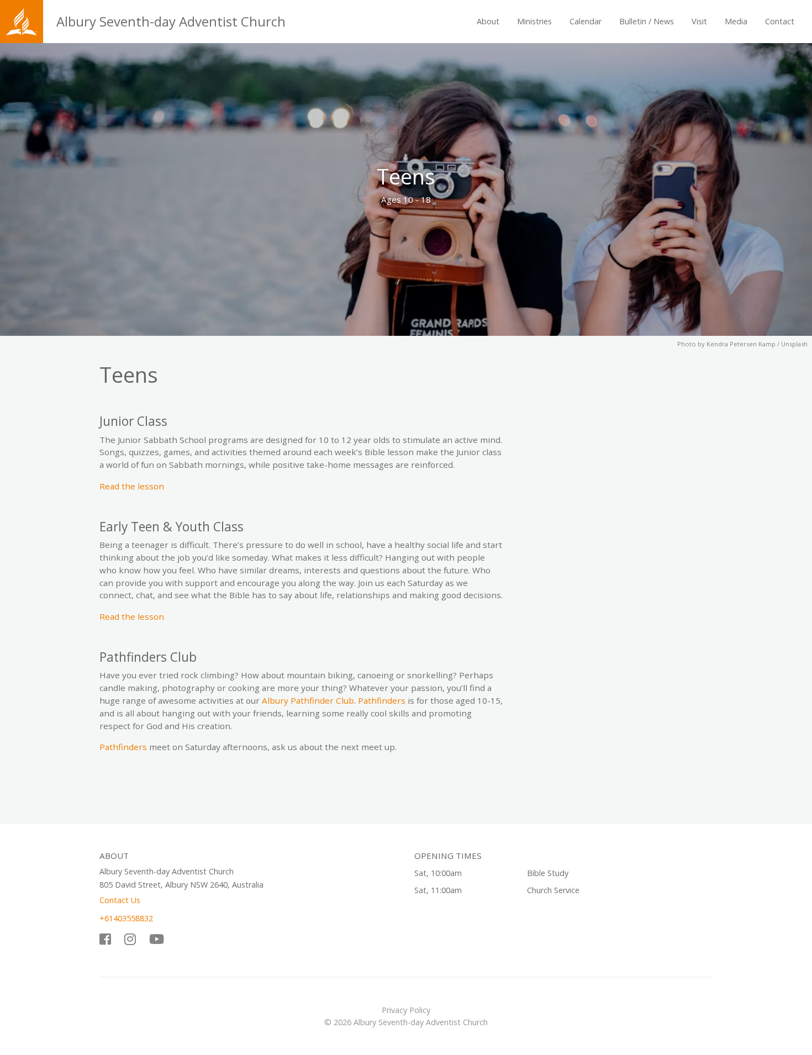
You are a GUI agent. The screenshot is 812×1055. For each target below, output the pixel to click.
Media (736, 21)
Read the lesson (131, 486)
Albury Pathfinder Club (308, 700)
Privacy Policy (406, 1010)
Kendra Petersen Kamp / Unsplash (757, 344)
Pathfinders (381, 700)
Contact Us (119, 900)
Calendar (586, 21)
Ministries (534, 21)
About (488, 21)
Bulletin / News (646, 21)
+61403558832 (126, 918)
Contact (779, 21)
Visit (699, 21)
